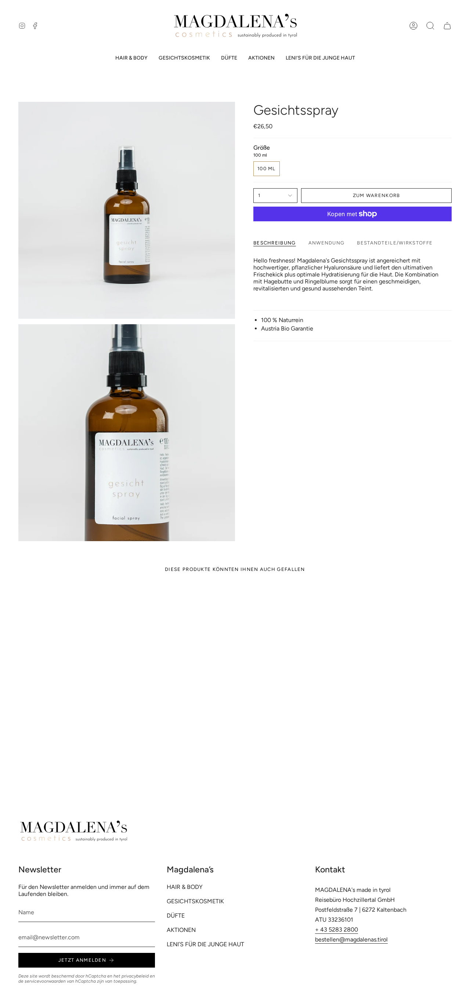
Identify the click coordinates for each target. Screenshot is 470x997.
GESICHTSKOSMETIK (195, 901)
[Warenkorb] (447, 25)
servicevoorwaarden (45, 981)
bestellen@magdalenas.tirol (351, 939)
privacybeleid (135, 976)
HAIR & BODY (185, 886)
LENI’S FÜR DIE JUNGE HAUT (205, 944)
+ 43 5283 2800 (336, 929)
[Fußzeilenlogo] (73, 831)
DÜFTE (176, 915)
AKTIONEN (181, 929)
